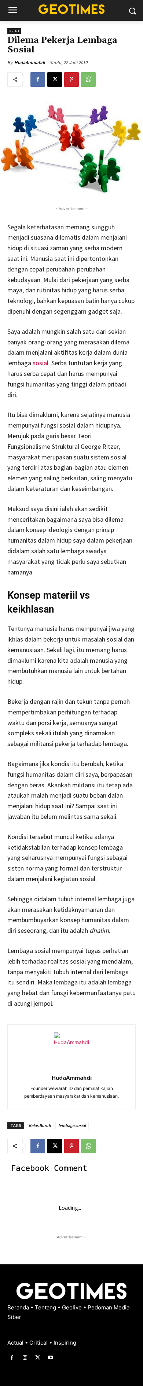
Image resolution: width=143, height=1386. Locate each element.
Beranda (18, 1307)
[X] (54, 79)
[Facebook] (37, 79)
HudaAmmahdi (29, 62)
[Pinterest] (71, 79)
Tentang (46, 1307)
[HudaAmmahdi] (71, 1050)
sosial (40, 363)
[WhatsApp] (88, 79)
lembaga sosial (72, 1125)
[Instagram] (24, 1357)
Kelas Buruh (40, 1125)
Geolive (72, 1307)
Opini (14, 31)
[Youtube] (50, 1357)
